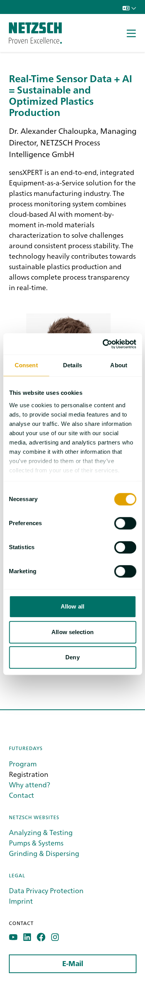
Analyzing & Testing (41, 832)
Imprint (21, 901)
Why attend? (29, 784)
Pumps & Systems (36, 842)
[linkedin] (27, 937)
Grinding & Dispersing (44, 853)
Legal (17, 875)
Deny (72, 657)
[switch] (125, 523)
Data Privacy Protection (46, 890)
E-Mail (72, 964)
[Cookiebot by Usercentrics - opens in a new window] (103, 344)
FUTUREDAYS (26, 748)
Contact (21, 795)
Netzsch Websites (34, 817)
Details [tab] (72, 365)
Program (23, 763)
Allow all (72, 606)
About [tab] (118, 365)
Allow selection (72, 632)
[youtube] (13, 937)
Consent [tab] (26, 365)
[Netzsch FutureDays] (35, 33)
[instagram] (55, 937)
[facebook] (41, 937)
